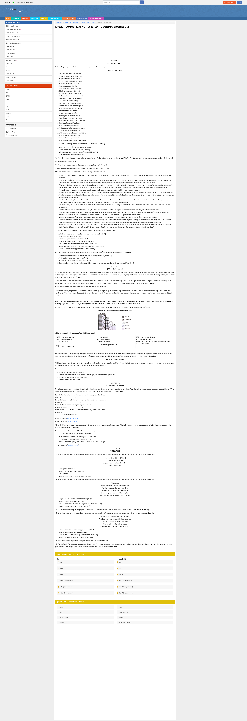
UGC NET (9, 113)
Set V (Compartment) (66, 587)
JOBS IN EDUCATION (55, 18)
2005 (88, 22)
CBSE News (44, 18)
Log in (239, 2)
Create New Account (229, 2)
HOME (7, 18)
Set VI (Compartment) (66, 593)
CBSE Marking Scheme (13, 29)
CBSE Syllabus (10, 53)
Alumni (8, 70)
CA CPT (8, 106)
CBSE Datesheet (11, 77)
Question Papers (74, 22)
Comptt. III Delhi (72, 418)
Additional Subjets (125, 622)
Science (62, 612)
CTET (8, 103)
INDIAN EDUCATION (82, 18)
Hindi (120, 607)
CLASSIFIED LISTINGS (68, 18)
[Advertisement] (113, 43)
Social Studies (64, 617)
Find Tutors (9, 56)
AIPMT (8, 99)
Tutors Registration (14, 132)
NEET (7, 92)
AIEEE (8, 120)
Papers (66, 22)
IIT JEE (8, 96)
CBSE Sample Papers (12, 26)
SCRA (8, 109)
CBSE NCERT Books (12, 50)
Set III (61, 574)
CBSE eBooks (10, 63)
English (93, 22)
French (62, 622)
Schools (8, 67)
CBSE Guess (59, 22)
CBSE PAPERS (15, 18)
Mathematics (123, 612)
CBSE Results (10, 74)
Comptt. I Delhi (72, 421)
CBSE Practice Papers (13, 36)
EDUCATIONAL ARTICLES (96, 18)
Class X (83, 22)
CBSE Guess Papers (12, 33)
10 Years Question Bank (13, 43)
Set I (61, 562)
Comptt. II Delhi (73, 445)
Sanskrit (121, 617)
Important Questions (12, 39)
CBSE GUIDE (25, 18)
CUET (8, 116)
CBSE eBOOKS (34, 18)
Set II (61, 568)
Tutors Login (12, 128)
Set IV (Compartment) (66, 580)
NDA (7, 89)
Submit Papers (12, 135)
